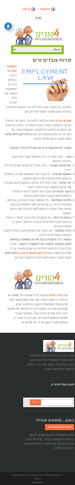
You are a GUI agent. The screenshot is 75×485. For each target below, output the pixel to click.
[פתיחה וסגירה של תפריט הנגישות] (8, 26)
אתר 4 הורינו (63, 120)
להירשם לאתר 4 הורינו (32, 253)
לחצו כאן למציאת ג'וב (59, 427)
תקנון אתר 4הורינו (62, 384)
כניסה (26, 9)
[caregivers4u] (37, 35)
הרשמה (45, 9)
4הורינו (50, 295)
